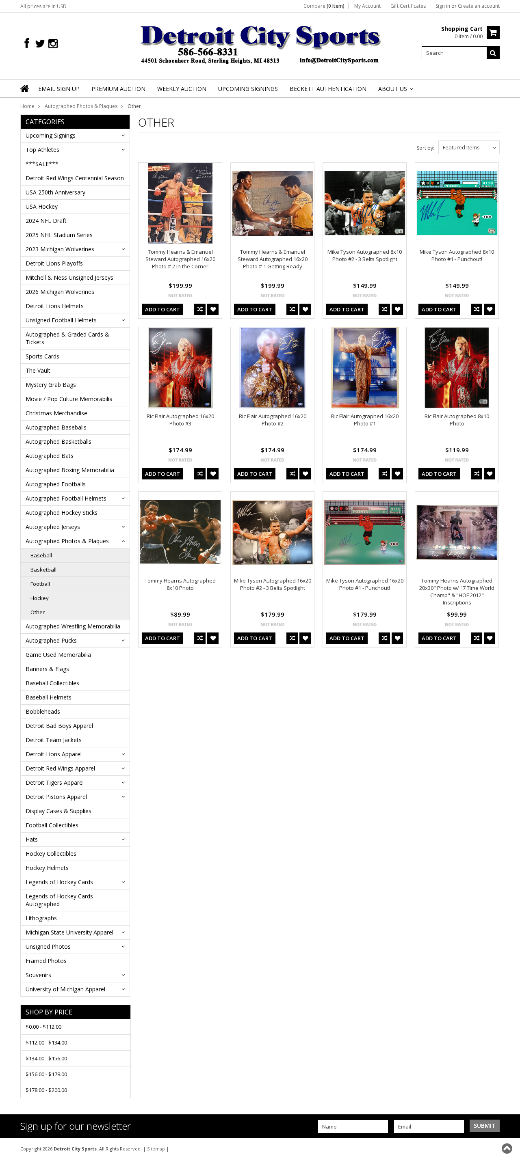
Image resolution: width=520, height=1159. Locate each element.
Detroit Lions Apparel (54, 754)
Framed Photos (46, 961)
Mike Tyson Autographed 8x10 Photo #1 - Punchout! (457, 255)
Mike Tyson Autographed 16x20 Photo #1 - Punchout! (364, 584)
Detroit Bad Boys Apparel (59, 726)
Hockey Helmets (47, 868)
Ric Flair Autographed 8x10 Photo (457, 419)
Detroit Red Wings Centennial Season (75, 178)
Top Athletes (42, 149)
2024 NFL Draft (46, 220)
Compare (323, 6)
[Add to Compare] (200, 309)
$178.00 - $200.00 (46, 1090)
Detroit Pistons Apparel (56, 797)
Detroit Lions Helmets (55, 306)
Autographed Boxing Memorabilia (70, 470)
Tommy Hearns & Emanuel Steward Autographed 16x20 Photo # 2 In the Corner (180, 259)
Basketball (43, 569)
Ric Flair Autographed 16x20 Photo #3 (180, 419)
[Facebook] (26, 43)
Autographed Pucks (51, 640)
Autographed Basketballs (58, 441)
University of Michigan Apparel (65, 989)
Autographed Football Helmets (66, 498)
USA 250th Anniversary (55, 192)
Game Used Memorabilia (58, 654)
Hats (32, 839)
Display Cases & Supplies (58, 811)
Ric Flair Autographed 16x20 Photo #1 (365, 419)
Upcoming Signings (51, 135)
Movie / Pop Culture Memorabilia (69, 399)
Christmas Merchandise (56, 413)
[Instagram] (53, 43)
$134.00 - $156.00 (46, 1058)
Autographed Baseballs (56, 427)
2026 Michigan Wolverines (60, 292)
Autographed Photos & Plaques (81, 106)
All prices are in (43, 6)
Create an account (479, 6)
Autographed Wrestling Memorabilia (73, 626)
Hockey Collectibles (51, 853)
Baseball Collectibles (52, 683)
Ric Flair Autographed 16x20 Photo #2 (272, 419)
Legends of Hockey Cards (59, 882)
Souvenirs (38, 975)
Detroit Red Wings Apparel (60, 768)
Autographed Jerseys (53, 527)
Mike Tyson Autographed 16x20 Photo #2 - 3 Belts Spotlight (272, 584)
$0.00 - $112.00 (43, 1026)
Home (27, 106)
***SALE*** (42, 164)
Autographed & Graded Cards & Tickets (67, 338)
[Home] (25, 94)
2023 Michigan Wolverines (60, 249)
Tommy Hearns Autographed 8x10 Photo (180, 584)
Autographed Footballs (56, 484)
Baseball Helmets (49, 697)
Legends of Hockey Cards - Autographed (61, 900)
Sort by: (425, 148)
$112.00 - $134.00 (46, 1042)
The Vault (38, 370)
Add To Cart (162, 309)
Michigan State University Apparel (69, 932)
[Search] (493, 52)
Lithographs (41, 918)
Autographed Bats (50, 456)
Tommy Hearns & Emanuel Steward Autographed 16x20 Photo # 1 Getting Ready (273, 259)
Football (40, 583)
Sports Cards (42, 356)
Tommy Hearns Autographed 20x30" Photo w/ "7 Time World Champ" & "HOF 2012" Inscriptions (456, 591)
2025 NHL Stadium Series (59, 235)
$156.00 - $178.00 (46, 1074)
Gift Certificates (408, 6)
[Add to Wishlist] (213, 309)
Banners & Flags (47, 669)
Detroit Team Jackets (54, 740)
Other (37, 612)
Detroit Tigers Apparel (55, 782)
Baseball (41, 555)
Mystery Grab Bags (51, 384)
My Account (367, 6)
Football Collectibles (52, 825)
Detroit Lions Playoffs (54, 263)
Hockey (39, 598)
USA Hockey (42, 206)
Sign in (443, 6)
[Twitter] (40, 43)
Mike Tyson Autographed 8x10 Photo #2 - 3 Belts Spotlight (364, 255)
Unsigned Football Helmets (61, 320)
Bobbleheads (43, 711)
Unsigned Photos (48, 946)
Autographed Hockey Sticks (62, 512)
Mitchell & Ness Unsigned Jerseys (69, 277)
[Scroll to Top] (508, 1148)
